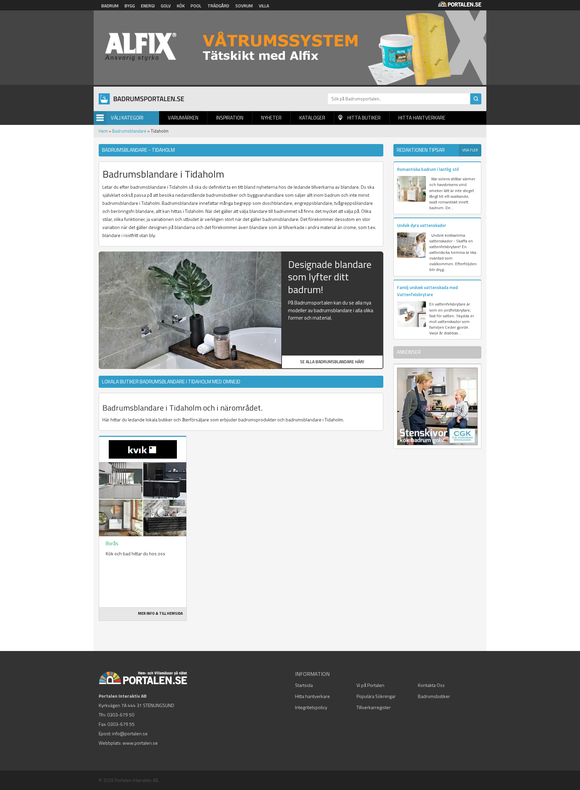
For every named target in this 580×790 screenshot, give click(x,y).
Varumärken (183, 118)
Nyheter (271, 118)
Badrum (109, 5)
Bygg (130, 5)
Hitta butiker (364, 118)
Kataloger (312, 118)
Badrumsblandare (129, 131)
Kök (181, 5)
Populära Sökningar (376, 696)
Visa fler (470, 150)
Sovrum (244, 5)
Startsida (304, 685)
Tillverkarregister (373, 707)
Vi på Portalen (370, 685)
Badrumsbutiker (434, 696)
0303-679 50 (120, 714)
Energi (148, 5)
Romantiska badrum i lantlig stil (428, 169)
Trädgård (218, 5)
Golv (166, 5)
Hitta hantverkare (421, 118)
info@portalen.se (130, 733)
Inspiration (229, 118)
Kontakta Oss (431, 685)
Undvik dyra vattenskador (421, 225)
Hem (103, 131)
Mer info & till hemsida (160, 613)
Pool (196, 5)
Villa (264, 5)
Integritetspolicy (311, 707)
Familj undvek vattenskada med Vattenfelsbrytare (427, 291)
